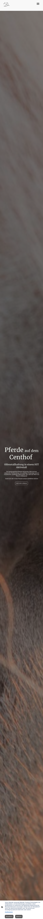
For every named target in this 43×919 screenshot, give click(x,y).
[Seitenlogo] (6, 4)
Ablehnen (19, 916)
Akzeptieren (9, 916)
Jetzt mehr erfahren (21, 483)
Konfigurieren (9, 912)
